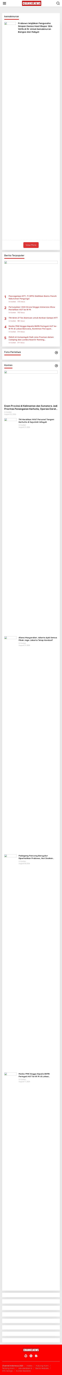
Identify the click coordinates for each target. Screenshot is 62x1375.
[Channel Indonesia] (31, 3)
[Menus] (4, 3)
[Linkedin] (31, 1356)
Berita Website (42, 1368)
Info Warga (7, 1371)
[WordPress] (26, 1356)
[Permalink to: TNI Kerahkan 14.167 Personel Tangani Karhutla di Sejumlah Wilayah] (10, 526)
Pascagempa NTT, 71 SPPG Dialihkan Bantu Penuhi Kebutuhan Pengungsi (33, 297)
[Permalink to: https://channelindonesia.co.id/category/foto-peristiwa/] (56, 352)
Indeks (29, 1365)
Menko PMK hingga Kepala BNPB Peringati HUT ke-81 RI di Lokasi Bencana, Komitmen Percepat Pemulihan (33, 327)
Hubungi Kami (42, 1365)
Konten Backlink (23, 1371)
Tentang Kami (8, 1368)
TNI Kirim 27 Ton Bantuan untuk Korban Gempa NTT (33, 318)
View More (31, 245)
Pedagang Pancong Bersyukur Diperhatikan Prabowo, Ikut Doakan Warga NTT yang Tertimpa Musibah (36, 857)
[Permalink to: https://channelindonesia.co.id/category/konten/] (56, 365)
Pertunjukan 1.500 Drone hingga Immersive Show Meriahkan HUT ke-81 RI (32, 308)
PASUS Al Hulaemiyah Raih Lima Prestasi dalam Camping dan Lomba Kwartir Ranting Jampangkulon (31, 338)
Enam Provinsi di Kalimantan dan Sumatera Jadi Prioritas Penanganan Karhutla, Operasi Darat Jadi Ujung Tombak (30, 407)
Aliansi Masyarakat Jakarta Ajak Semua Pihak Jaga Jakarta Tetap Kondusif (38, 638)
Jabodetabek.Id (25, 1368)
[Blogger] (36, 1356)
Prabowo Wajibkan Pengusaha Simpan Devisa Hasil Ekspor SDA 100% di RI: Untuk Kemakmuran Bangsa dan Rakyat (35, 27)
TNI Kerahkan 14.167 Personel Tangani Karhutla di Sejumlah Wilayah (36, 420)
